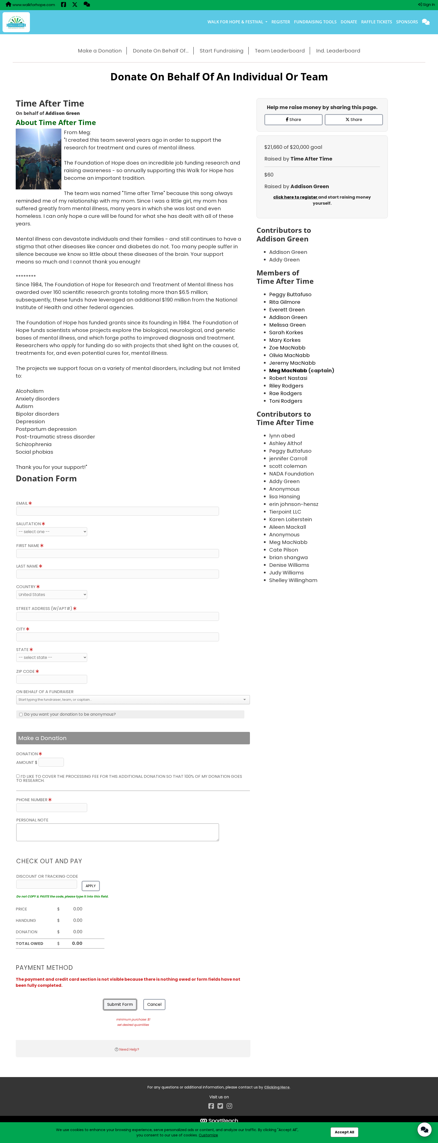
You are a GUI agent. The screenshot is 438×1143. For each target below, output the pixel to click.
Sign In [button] (428, 4)
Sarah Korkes (286, 332)
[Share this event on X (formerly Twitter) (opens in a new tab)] (75, 5)
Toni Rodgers (285, 401)
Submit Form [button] (120, 1004)
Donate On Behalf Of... (161, 50)
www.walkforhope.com (33, 4)
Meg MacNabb (288, 370)
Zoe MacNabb (287, 347)
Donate (349, 22)
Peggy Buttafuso (290, 294)
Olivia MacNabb (289, 355)
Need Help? (129, 1049)
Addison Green (288, 317)
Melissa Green (287, 324)
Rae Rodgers (285, 393)
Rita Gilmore (284, 302)
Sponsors (407, 22)
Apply (91, 885)
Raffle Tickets (376, 22)
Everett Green (287, 309)
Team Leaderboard (280, 50)
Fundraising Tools (315, 22)
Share (294, 119)
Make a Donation (100, 50)
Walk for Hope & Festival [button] (236, 22)
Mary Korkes (285, 340)
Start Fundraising (222, 50)
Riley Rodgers (286, 385)
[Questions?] (87, 5)
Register (280, 22)
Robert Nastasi (288, 378)
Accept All (344, 1132)
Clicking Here (277, 1087)
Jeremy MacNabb (292, 362)
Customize (208, 1135)
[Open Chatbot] (424, 1129)
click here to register (295, 197)
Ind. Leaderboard (338, 50)
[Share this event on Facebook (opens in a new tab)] (63, 5)
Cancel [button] (154, 1004)
